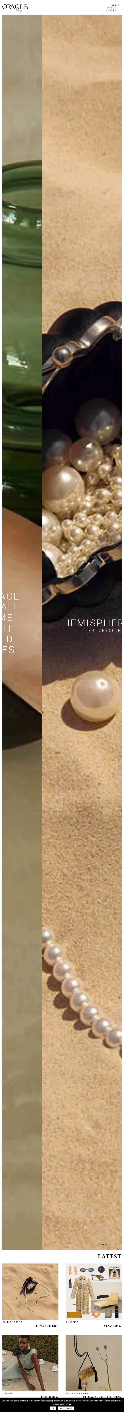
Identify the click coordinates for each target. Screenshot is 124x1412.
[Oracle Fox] (15, 9)
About (112, 8)
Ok (53, 1408)
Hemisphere (46, 1326)
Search (117, 5)
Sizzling (113, 1326)
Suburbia (48, 1397)
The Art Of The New (102, 1397)
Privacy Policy (66, 1408)
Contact (112, 10)
